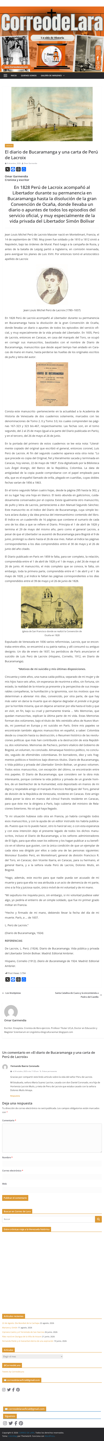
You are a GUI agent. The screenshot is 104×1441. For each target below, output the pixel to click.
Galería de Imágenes (51, 75)
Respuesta (15, 1096)
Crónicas (9, 146)
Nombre (7, 1157)
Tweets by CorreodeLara (13, 1371)
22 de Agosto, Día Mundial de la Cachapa (20, 1323)
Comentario (9, 1120)
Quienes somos (29, 75)
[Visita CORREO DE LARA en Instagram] (4, 1390)
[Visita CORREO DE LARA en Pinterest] (18, 1390)
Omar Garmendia (30, 163)
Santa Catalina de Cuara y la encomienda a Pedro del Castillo (77, 994)
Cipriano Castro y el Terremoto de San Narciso (23, 1332)
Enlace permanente (49, 1071)
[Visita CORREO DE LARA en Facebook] (13, 1390)
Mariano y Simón (9, 1327)
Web (4, 1183)
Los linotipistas (13, 992)
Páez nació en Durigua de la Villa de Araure (21, 1336)
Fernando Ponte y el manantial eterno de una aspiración (27, 1341)
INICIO (14, 75)
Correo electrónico (12, 1170)
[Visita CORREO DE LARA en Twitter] (9, 1390)
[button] (63, 75)
